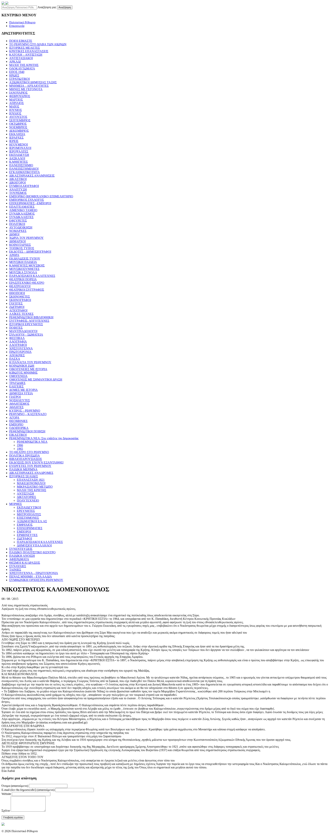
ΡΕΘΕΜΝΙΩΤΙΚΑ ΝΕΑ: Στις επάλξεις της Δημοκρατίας (44, 438)
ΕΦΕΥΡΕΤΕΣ (18, 220)
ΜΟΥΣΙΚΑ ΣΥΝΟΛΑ (23, 272)
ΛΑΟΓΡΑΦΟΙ (18, 345)
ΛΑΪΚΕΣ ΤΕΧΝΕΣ (21, 313)
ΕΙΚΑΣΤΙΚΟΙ (18, 434)
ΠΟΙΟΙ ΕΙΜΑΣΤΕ (20, 40)
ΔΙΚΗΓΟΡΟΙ (17, 182)
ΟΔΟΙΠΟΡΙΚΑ (19, 428)
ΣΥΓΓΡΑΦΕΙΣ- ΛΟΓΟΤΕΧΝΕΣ (29, 320)
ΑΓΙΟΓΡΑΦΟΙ (18, 310)
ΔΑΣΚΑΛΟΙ (17, 158)
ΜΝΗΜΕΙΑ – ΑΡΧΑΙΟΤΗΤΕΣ (29, 85)
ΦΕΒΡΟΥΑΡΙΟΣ (19, 96)
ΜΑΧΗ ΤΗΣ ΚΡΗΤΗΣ (24, 65)
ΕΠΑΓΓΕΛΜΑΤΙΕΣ (21, 206)
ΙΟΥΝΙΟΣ (15, 110)
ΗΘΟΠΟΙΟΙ (17, 293)
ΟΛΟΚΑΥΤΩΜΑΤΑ (22, 68)
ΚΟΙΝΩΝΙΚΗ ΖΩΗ (21, 365)
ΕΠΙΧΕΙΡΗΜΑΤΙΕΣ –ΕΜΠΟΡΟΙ (30, 203)
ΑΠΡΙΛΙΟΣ (16, 103)
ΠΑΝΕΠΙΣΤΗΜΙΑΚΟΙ (24, 168)
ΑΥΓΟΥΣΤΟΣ (18, 116)
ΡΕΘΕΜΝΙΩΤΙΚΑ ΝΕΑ (32, 441)
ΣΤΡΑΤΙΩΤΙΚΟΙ (19, 78)
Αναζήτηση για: (47, 7)
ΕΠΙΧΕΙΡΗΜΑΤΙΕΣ (29, 528)
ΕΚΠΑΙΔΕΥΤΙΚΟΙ (29, 507)
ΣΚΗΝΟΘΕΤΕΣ (19, 296)
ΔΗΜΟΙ (14, 234)
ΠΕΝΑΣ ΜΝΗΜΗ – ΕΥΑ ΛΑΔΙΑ (30, 576)
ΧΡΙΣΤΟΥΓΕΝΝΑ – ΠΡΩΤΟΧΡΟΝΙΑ (33, 573)
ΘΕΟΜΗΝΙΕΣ (18, 421)
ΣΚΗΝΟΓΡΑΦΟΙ (20, 300)
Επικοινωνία (16, 25)
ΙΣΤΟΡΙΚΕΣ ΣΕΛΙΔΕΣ (23, 476)
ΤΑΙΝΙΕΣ (15, 569)
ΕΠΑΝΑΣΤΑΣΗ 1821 (31, 479)
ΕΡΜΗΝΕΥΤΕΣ (27, 535)
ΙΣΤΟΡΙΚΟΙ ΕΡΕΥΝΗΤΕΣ (26, 324)
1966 (20, 445)
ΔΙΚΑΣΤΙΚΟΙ (18, 179)
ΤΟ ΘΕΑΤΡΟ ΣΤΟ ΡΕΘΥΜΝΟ (29, 452)
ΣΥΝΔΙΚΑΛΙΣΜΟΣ (22, 213)
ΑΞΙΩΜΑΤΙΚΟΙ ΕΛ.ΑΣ (32, 521)
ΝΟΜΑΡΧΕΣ (17, 231)
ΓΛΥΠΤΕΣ (16, 303)
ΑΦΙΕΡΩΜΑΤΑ (19, 559)
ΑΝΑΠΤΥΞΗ (18, 189)
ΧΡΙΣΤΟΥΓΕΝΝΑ (21, 348)
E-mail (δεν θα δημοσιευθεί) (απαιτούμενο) (28, 789)
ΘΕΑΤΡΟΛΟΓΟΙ (19, 286)
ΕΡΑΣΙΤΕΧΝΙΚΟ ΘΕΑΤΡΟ (26, 282)
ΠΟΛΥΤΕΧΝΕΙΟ (28, 500)
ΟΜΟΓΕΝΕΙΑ (18, 376)
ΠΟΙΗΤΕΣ (16, 327)
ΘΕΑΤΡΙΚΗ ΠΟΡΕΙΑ (23, 279)
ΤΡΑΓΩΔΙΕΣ (17, 383)
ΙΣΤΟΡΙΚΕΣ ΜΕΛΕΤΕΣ (24, 47)
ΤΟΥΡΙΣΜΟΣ (18, 193)
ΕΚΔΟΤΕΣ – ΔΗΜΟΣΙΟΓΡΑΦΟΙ (30, 251)
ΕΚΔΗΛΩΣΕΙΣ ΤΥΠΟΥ (24, 258)
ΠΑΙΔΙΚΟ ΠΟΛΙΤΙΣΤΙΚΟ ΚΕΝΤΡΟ (32, 552)
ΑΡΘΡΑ (14, 255)
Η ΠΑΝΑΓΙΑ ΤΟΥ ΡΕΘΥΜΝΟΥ (30, 362)
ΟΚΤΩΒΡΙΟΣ (18, 123)
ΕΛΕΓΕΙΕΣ (16, 386)
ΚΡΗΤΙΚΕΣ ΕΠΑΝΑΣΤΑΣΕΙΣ (28, 51)
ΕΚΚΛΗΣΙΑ (17, 134)
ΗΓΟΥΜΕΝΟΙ (18, 144)
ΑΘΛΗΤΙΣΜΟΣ (19, 403)
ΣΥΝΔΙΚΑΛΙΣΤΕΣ (21, 217)
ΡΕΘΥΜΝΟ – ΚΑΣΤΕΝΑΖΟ (28, 414)
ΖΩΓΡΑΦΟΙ (16, 307)
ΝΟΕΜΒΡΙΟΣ (18, 127)
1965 (20, 448)
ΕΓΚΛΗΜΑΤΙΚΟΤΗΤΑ (24, 172)
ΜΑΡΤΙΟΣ (16, 99)
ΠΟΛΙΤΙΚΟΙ (17, 224)
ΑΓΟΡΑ (14, 417)
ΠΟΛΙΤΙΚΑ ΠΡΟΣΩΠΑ (24, 455)
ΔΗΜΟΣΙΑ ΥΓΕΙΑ (21, 393)
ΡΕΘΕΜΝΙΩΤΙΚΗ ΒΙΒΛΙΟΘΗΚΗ (31, 317)
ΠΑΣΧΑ (14, 358)
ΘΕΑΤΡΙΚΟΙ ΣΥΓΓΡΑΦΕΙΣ (26, 289)
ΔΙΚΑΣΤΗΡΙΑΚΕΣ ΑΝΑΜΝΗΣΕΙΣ (32, 175)
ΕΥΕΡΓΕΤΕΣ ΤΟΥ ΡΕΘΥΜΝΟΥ (30, 466)
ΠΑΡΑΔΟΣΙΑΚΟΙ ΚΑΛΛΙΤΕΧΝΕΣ (32, 275)
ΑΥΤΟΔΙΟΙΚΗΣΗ (20, 227)
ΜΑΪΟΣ (14, 106)
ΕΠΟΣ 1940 (16, 72)
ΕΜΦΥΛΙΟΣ (25, 524)
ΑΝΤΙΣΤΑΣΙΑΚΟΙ (21, 58)
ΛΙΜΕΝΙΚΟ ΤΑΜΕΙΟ (23, 210)
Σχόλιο (6, 810)
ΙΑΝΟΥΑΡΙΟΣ (18, 92)
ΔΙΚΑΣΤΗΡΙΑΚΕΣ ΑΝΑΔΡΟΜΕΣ (31, 472)
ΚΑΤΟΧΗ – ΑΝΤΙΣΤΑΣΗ (25, 54)
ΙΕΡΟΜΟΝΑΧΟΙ (20, 148)
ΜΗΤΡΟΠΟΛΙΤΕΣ (29, 514)
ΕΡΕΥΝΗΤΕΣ (26, 510)
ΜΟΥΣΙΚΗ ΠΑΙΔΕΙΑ (23, 262)
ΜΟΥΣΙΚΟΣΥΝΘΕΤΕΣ (24, 269)
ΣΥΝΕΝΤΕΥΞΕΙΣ (20, 548)
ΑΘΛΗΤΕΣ (16, 407)
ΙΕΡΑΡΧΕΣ (16, 137)
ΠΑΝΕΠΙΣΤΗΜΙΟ (21, 165)
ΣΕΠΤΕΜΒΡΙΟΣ (19, 120)
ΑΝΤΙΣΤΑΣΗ (25, 493)
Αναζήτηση (65, 7)
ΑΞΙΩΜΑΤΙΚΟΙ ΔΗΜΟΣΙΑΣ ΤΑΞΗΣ (33, 82)
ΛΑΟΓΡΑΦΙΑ (18, 341)
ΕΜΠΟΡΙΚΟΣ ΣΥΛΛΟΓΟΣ (26, 199)
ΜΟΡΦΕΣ (15, 504)
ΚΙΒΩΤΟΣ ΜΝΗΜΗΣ (23, 372)
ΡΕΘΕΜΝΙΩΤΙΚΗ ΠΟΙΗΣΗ (27, 431)
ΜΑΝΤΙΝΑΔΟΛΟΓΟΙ (23, 331)
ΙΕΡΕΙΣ (13, 141)
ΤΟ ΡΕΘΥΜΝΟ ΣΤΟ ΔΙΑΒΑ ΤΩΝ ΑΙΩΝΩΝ (37, 44)
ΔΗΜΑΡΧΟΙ (17, 241)
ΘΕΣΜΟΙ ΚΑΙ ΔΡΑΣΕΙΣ (24, 562)
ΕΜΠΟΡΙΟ (16, 424)
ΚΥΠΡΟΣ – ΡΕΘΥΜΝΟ (24, 410)
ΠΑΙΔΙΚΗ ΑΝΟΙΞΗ (22, 555)
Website (6, 793)
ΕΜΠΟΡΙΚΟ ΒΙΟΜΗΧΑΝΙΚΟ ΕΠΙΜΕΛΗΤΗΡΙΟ (41, 196)
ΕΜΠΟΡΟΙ (24, 531)
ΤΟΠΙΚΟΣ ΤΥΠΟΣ (21, 248)
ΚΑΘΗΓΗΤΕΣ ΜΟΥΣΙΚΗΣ (27, 265)
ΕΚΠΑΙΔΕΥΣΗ (19, 154)
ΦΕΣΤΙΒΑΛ (17, 338)
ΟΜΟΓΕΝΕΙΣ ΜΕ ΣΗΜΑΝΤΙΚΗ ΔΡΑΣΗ (35, 379)
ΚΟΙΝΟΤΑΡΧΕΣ (20, 244)
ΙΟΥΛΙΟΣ (15, 113)
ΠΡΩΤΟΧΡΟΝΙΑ (20, 351)
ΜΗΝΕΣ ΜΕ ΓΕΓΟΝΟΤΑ (26, 89)
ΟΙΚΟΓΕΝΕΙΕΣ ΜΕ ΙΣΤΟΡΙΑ (28, 369)
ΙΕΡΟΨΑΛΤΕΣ (18, 151)
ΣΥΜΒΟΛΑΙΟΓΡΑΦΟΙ (24, 186)
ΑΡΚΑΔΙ (15, 61)
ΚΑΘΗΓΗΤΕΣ (18, 161)
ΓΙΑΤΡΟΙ (15, 396)
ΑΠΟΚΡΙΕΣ (17, 355)
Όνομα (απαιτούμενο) (15, 785)
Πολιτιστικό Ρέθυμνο (22, 22)
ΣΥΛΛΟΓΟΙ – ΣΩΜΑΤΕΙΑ (26, 334)
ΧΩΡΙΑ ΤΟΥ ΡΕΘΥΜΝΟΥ (26, 237)
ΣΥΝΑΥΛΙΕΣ (17, 566)
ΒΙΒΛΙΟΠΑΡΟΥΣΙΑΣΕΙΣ (25, 459)
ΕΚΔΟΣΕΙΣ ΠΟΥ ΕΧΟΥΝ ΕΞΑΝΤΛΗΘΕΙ (36, 462)
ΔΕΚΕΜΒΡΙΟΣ (19, 130)
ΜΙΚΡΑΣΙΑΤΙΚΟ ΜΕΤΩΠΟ (35, 486)
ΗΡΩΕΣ (14, 75)
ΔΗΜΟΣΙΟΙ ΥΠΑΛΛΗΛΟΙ (34, 545)
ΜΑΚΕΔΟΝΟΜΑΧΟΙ (31, 483)
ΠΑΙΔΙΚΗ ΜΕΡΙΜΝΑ (23, 469)
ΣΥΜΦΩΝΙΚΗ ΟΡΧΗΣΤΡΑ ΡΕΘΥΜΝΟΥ (36, 580)
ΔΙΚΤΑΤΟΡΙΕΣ (26, 497)
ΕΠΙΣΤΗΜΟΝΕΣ (28, 517)
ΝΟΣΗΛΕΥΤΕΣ (19, 400)
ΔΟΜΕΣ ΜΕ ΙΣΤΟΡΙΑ (23, 390)
